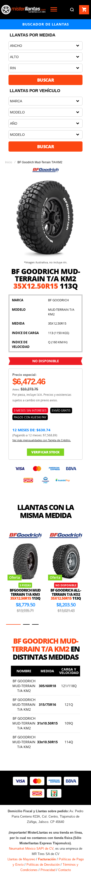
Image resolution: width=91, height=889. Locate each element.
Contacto (64, 870)
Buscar (45, 80)
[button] (13, 624)
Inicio (8, 162)
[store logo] (23, 9)
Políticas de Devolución (43, 864)
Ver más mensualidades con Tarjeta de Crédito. (41, 440)
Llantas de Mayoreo (21, 859)
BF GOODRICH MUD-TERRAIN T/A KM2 (23, 686)
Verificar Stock (45, 452)
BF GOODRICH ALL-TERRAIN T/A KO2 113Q (65, 594)
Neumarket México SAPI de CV (31, 848)
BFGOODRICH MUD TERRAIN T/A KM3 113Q (25, 594)
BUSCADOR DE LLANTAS (45, 24)
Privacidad (48, 870)
